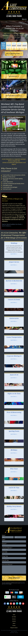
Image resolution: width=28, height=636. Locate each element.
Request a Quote (14, 627)
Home (14, 614)
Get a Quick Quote (14, 54)
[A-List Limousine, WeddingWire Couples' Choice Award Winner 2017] (14, 46)
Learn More (14, 254)
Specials (14, 621)
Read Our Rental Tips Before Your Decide (12, 224)
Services (14, 619)
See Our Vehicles (6, 226)
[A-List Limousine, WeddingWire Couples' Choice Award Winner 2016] (8, 46)
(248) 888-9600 (14, 16)
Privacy (14, 625)
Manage (16, 632)
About (14, 623)
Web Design (12, 632)
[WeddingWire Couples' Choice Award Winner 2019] (24, 46)
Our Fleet (14, 617)
